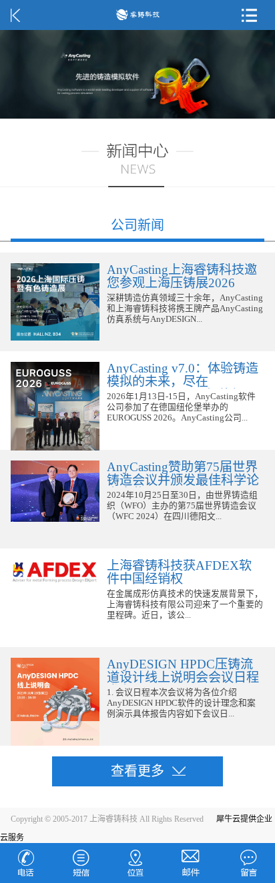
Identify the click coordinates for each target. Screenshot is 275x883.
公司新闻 (137, 225)
